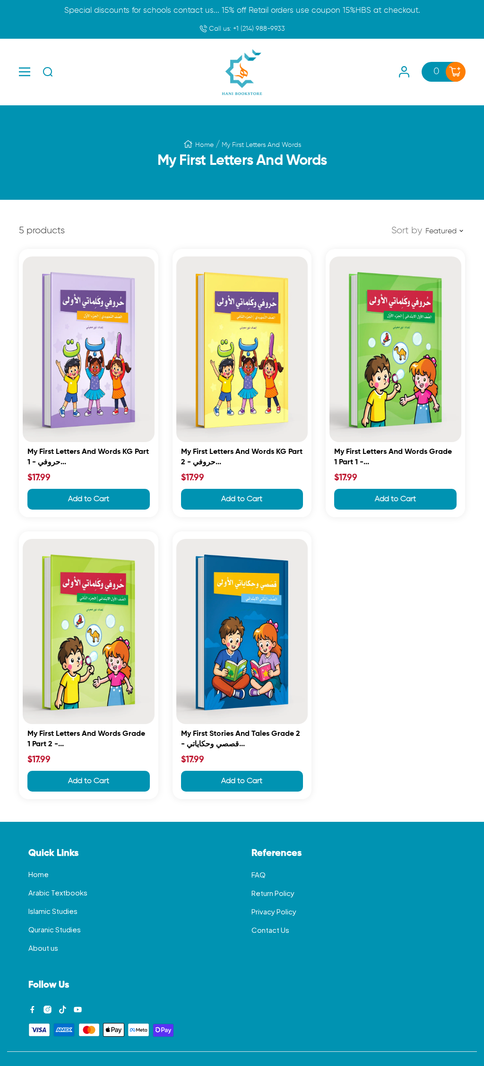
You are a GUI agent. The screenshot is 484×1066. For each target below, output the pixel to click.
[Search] (47, 71)
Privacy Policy (273, 911)
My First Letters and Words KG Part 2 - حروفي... (241, 457)
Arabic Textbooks (57, 892)
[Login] (404, 71)
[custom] (32, 1009)
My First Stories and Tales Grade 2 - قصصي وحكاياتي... (240, 739)
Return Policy (272, 892)
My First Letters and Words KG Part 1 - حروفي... (88, 457)
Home (204, 145)
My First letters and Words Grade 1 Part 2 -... (86, 739)
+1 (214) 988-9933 (246, 29)
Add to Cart (88, 499)
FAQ (258, 874)
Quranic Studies (54, 929)
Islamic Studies (53, 910)
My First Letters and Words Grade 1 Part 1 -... (393, 457)
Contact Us (270, 929)
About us (43, 947)
